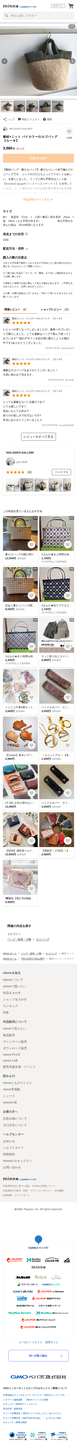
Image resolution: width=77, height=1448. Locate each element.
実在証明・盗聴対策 (12, 1408)
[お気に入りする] (69, 131)
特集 (6, 1012)
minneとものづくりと (17, 1082)
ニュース (9, 1096)
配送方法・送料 (13, 248)
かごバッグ (42, 939)
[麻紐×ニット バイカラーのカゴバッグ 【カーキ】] (33, 323)
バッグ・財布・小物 (19, 939)
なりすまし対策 (53, 1418)
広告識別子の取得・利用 (15, 1190)
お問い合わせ (12, 1167)
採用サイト (51, 1342)
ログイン (58, 5)
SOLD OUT (38, 158)
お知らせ (9, 1141)
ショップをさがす (15, 999)
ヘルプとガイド (13, 1147)
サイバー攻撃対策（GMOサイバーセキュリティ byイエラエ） (32, 1413)
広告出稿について (15, 1118)
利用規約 (9, 1154)
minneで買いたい (14, 986)
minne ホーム (10, 953)
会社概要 (59, 1190)
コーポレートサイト (30, 1342)
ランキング (10, 1006)
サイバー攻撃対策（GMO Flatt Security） (22, 1418)
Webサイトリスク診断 (37, 1399)
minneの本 (10, 1102)
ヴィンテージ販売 (15, 1041)
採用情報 (7, 1195)
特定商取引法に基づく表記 (16, 1186)
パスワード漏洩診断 (12, 1399)
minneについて (13, 979)
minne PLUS (11, 1054)
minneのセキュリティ (17, 1160)
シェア (11, 119)
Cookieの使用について (43, 1186)
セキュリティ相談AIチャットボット (20, 1404)
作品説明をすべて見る (36, 199)
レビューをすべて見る (38, 436)
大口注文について (15, 1125)
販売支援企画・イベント (19, 1066)
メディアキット (22, 1195)
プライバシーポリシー (41, 1190)
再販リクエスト (31, 119)
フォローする (61, 472)
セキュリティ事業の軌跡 (15, 1422)
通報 (49, 119)
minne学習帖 (11, 1089)
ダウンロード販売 (15, 1048)
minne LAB (10, 1060)
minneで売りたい (14, 1028)
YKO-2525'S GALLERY (21, 129)
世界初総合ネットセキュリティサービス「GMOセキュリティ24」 (34, 1395)
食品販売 (9, 1035)
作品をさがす (12, 992)
